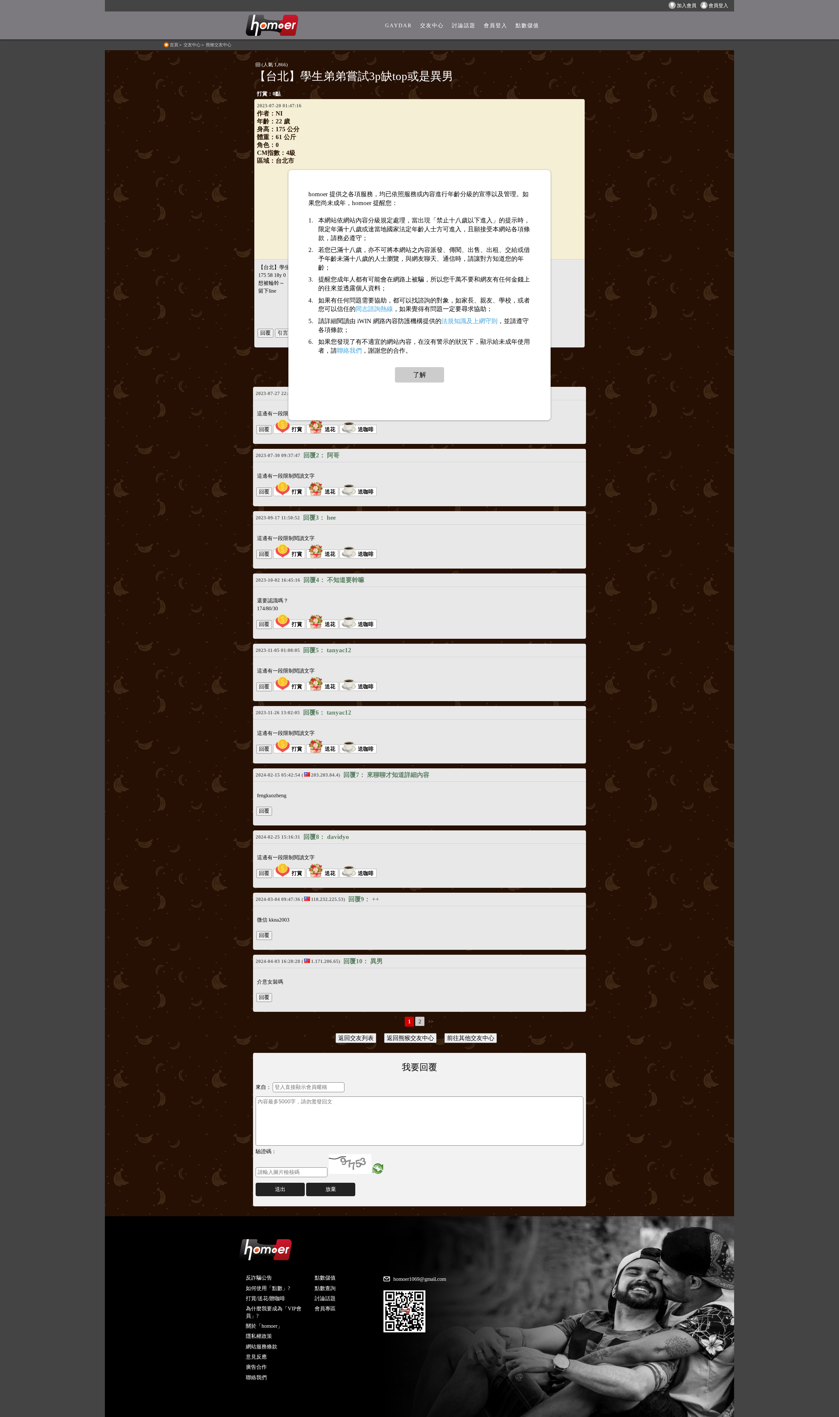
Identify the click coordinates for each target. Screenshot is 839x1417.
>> (430, 1021)
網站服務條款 (261, 1346)
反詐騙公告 (259, 1278)
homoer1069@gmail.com (419, 1279)
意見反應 (256, 1357)
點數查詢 (325, 1288)
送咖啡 (366, 429)
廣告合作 (256, 1367)
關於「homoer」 (264, 1326)
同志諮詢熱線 (374, 309)
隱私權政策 (259, 1336)
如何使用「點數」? (268, 1288)
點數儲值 (325, 1278)
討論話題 (325, 1298)
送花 (330, 429)
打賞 (297, 429)
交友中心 (192, 44)
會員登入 (718, 5)
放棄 (330, 1189)
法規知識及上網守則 (469, 321)
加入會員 (686, 5)
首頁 (174, 44)
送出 (280, 1189)
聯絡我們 (256, 1377)
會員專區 (325, 1308)
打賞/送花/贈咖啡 (265, 1298)
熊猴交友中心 (218, 44)
